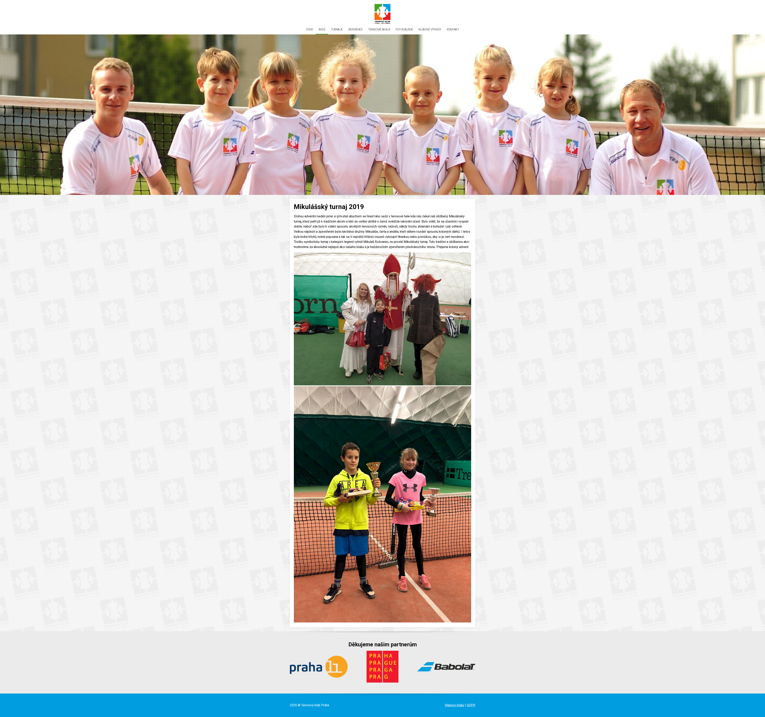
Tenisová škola (379, 29)
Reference (355, 29)
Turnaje (337, 29)
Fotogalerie (404, 29)
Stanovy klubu (454, 705)
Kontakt (453, 29)
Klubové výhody (430, 29)
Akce (322, 29)
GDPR (471, 705)
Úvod (309, 29)
